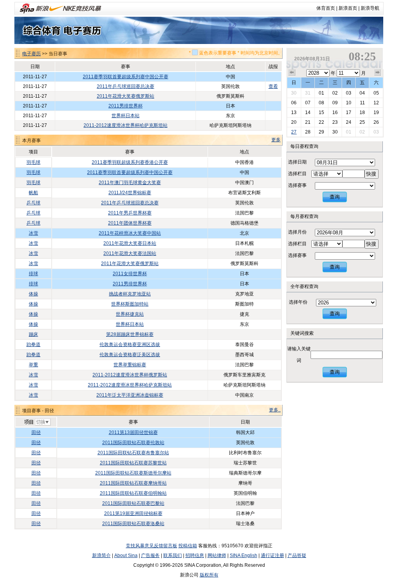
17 (348, 112)
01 (321, 93)
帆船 (33, 192)
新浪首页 (348, 8)
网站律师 (217, 555)
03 (348, 93)
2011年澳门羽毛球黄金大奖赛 (130, 182)
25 (362, 122)
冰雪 (33, 233)
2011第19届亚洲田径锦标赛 (133, 513)
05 (376, 93)
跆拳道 (33, 344)
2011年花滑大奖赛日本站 (129, 243)
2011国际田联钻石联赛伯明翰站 (133, 493)
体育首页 (325, 8)
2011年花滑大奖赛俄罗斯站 (125, 96)
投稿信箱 (187, 545)
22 (321, 122)
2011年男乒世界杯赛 (130, 213)
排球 (33, 273)
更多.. (275, 410)
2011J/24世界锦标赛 (129, 192)
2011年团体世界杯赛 (130, 223)
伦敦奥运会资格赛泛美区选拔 (130, 354)
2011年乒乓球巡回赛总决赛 (125, 86)
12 (376, 102)
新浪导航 (370, 8)
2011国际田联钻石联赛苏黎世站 (133, 463)
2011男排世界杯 (125, 106)
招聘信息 (194, 555)
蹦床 (33, 334)
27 (294, 132)
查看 (273, 86)
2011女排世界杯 (130, 273)
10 (348, 102)
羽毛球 (33, 162)
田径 (36, 432)
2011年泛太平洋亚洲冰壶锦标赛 (129, 395)
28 (308, 132)
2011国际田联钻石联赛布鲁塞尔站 (133, 452)
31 (308, 93)
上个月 (291, 72)
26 (376, 122)
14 (308, 112)
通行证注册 (272, 555)
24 (348, 122)
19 (376, 112)
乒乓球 (33, 203)
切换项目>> (37, 422)
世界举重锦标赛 (129, 364)
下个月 (377, 72)
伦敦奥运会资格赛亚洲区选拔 (130, 344)
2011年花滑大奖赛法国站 (129, 253)
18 (362, 112)
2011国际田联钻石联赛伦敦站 (133, 442)
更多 (276, 139)
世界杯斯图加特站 (129, 304)
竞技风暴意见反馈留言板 (151, 545)
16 (335, 112)
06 (294, 102)
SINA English (243, 555)
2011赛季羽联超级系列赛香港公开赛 (130, 162)
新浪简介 (101, 555)
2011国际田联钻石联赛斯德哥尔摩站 (133, 473)
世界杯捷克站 (130, 314)
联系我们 (172, 555)
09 (335, 102)
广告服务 (150, 555)
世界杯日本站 (126, 115)
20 (294, 122)
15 (321, 112)
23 (335, 122)
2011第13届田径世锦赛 (133, 432)
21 (308, 122)
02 (335, 93)
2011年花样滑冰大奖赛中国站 (130, 233)
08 (321, 102)
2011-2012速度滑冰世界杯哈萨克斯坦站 (126, 125)
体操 (33, 294)
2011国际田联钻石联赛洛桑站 (133, 523)
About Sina (126, 555)
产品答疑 (297, 555)
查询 (335, 197)
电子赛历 (31, 53)
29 (321, 132)
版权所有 (209, 575)
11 (362, 102)
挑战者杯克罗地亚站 (130, 294)
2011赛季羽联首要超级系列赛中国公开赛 (125, 76)
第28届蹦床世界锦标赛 (130, 334)
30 (294, 93)
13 (294, 112)
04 (362, 93)
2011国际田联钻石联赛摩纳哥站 (133, 483)
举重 (33, 364)
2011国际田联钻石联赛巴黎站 (133, 503)
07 (308, 102)
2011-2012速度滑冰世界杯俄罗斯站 (130, 375)
